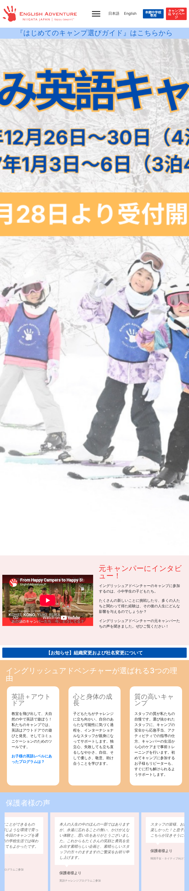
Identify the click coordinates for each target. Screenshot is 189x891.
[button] (9, 856)
